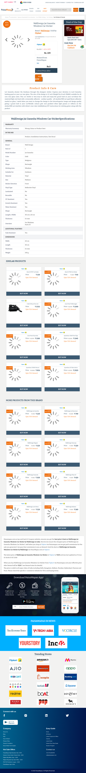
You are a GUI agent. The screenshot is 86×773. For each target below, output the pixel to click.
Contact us (50, 749)
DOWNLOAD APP (79, 2)
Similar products (16, 261)
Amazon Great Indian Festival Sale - (13, 755)
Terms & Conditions (7, 743)
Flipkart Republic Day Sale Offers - (13, 759)
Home (47, 731)
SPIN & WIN (27, 2)
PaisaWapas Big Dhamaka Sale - (12, 752)
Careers (48, 738)
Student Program (50, 745)
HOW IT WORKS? (60, 2)
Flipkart (38, 33)
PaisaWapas (39, 771)
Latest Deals (49, 741)
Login (81, 10)
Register (75, 10)
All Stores (48, 734)
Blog (4, 734)
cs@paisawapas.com (51, 755)
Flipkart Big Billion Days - (10, 757)
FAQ (4, 736)
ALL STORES (24, 9)
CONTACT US (69, 2)
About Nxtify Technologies (9, 745)
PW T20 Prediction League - (11, 762)
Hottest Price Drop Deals (52, 743)
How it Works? (6, 738)
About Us (5, 731)
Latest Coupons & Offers (52, 736)
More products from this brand (24, 400)
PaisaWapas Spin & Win (9, 764)
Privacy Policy (6, 741)
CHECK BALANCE (50, 2)
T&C (38, 63)
